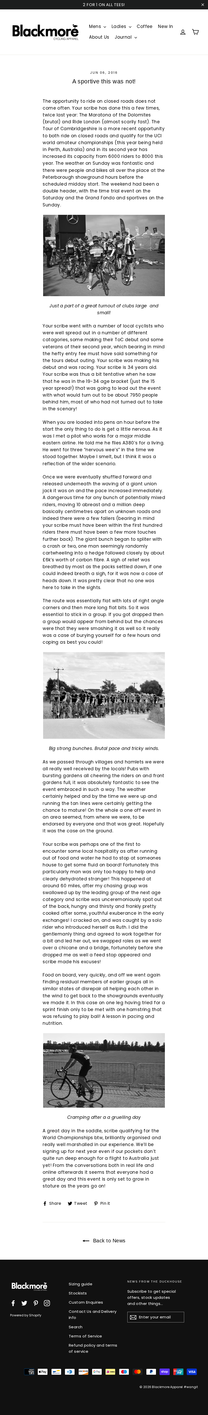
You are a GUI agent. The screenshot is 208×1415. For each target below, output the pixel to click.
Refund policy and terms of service (93, 1348)
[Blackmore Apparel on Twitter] (24, 1302)
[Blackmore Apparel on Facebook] (13, 1302)
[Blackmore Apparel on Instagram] (47, 1302)
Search (76, 1327)
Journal (124, 37)
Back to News (108, 1240)
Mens (95, 26)
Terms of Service (85, 1336)
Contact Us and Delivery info (93, 1314)
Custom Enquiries (86, 1302)
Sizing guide (80, 1284)
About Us (99, 37)
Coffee (145, 26)
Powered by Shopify (25, 1315)
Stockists (78, 1293)
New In (165, 26)
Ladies (120, 26)
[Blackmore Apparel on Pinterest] (36, 1302)
